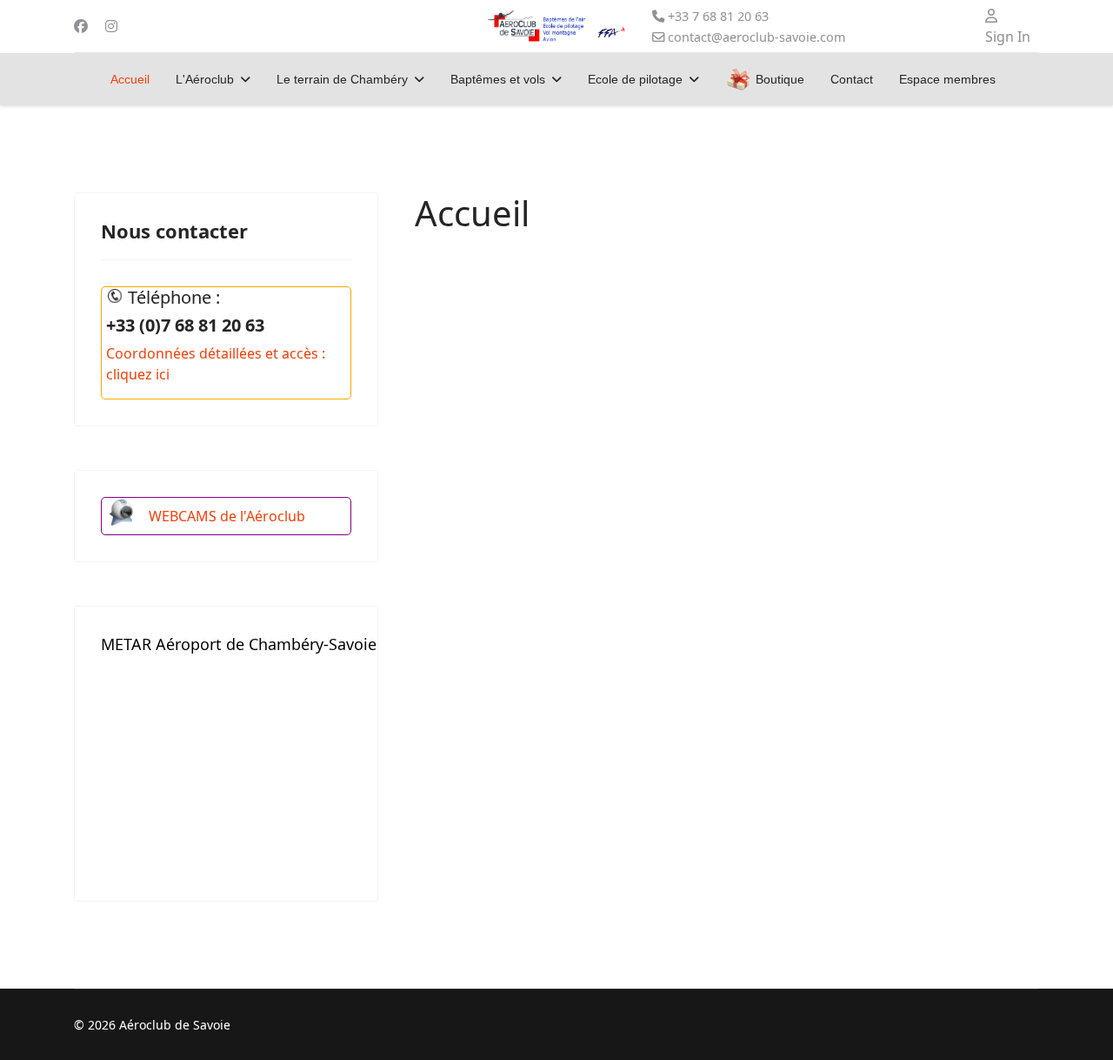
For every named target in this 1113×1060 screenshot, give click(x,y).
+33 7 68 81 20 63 (718, 16)
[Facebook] (81, 26)
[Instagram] (111, 26)
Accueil (130, 79)
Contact (851, 79)
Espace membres (947, 79)
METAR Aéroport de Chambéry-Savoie (239, 644)
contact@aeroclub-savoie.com (756, 37)
